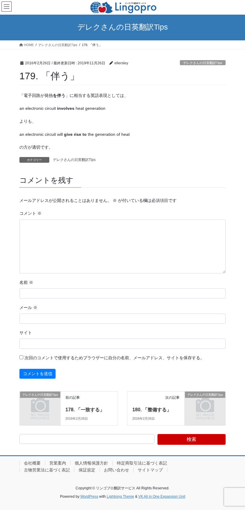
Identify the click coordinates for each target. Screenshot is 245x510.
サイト (25, 332)
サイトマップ (150, 470)
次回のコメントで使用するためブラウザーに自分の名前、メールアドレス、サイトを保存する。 (114, 357)
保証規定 (87, 470)
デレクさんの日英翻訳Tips (202, 63)
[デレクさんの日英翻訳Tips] (40, 403)
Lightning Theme (120, 496)
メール (28, 307)
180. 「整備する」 (152, 409)
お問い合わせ (116, 470)
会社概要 (32, 463)
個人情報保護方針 (91, 463)
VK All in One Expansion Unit (161, 496)
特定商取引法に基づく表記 (142, 463)
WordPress (89, 496)
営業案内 (57, 463)
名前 (26, 282)
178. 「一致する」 (85, 409)
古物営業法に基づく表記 (47, 470)
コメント (30, 213)
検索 (191, 439)
